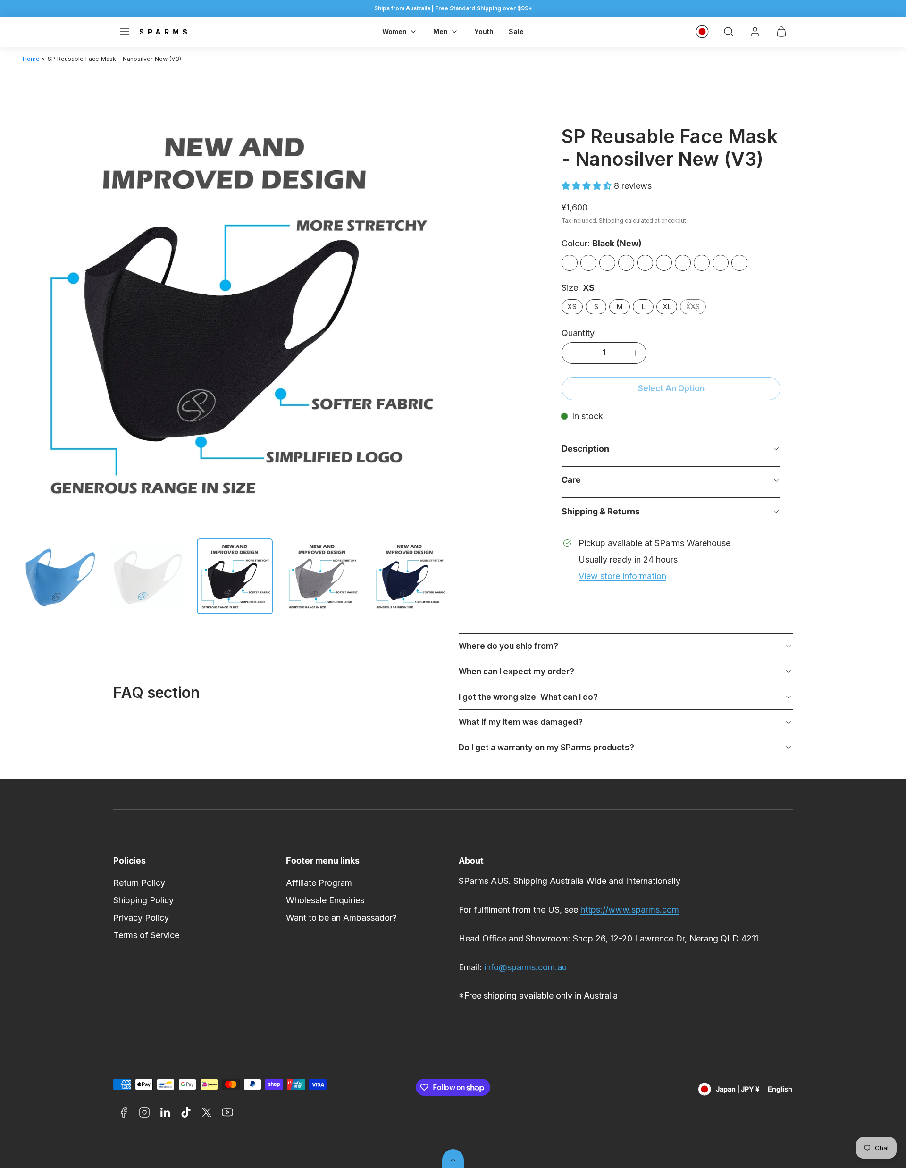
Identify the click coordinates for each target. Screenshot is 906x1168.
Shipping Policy (143, 900)
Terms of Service (146, 935)
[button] (124, 31)
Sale (516, 31)
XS (572, 307)
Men (440, 31)
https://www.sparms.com (629, 910)
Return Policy (139, 883)
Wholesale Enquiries (325, 900)
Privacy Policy (141, 918)
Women (394, 31)
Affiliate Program (319, 883)
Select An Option (671, 388)
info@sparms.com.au (525, 967)
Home (31, 58)
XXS (693, 307)
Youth (484, 31)
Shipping (611, 221)
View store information (622, 576)
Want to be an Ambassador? (341, 918)
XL (667, 307)
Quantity (578, 333)
